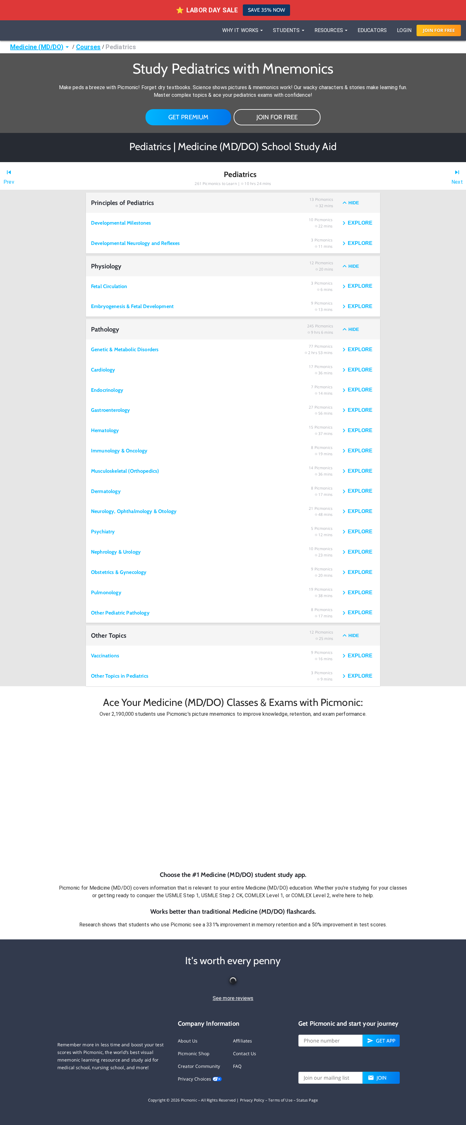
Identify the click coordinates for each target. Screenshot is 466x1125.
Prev (8, 182)
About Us (187, 1041)
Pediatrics (121, 47)
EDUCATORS (372, 30)
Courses (88, 47)
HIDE (353, 202)
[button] (233, 794)
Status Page (307, 1100)
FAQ (237, 1066)
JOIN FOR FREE (277, 117)
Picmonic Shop (194, 1053)
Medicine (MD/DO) (36, 47)
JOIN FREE (439, 30)
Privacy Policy (252, 1100)
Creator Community (199, 1066)
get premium (188, 117)
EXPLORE (360, 223)
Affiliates (242, 1041)
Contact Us (244, 1053)
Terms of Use (280, 1100)
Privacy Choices (195, 1079)
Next (457, 182)
